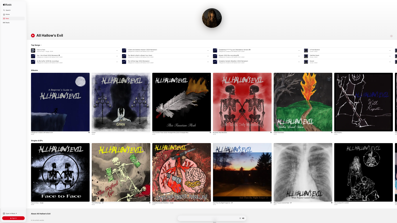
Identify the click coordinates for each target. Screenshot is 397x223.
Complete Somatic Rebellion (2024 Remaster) (233, 61)
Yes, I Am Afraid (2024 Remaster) (47, 55)
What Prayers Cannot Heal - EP (284, 144)
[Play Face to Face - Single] (33, 198)
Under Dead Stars (279, 73)
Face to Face (41, 49)
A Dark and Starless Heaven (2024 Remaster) (142, 49)
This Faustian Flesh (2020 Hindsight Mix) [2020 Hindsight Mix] (172, 73)
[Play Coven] (94, 128)
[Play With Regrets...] (336, 128)
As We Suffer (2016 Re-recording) (48, 61)
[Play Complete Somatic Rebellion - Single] (154, 198)
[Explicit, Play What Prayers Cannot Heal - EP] (276, 198)
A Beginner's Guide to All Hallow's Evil (43, 73)
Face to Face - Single (38, 144)
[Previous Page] (29, 56)
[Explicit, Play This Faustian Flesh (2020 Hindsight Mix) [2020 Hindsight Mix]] (154, 128)
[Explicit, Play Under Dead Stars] (276, 128)
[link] (36, 45)
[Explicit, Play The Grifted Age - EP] (94, 198)
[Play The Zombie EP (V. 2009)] (336, 198)
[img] (7, 5)
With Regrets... (339, 73)
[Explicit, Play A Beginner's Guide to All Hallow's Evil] (33, 128)
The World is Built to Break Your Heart (140, 55)
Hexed (312, 61)
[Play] (33, 35)
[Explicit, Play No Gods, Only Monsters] (215, 128)
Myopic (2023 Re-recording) (228, 55)
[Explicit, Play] (33, 56)
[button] (13, 10)
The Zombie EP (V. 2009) (342, 144)
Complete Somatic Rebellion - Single (164, 144)
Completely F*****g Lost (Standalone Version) (234, 49)
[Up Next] (240, 218)
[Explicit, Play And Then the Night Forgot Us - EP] (215, 198)
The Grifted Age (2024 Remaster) (138, 61)
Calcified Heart (314, 55)
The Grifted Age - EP (98, 144)
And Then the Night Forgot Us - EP (224, 144)
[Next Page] (394, 56)
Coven (94, 73)
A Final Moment (315, 49)
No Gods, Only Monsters (221, 73)
